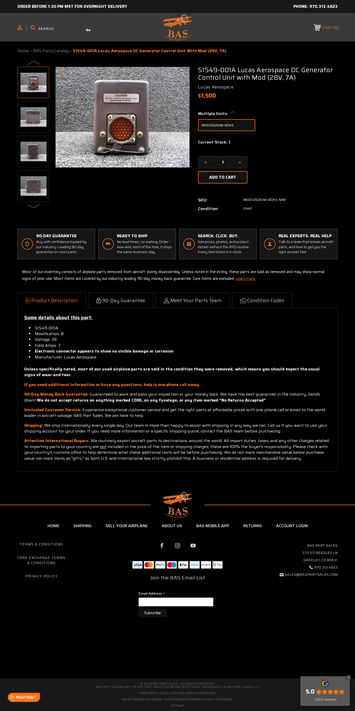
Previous (34, 62)
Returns (252, 526)
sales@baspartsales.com (311, 574)
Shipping (82, 526)
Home (53, 526)
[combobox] (62, 29)
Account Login (292, 526)
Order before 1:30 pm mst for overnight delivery (72, 6)
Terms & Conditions (41, 544)
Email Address (152, 594)
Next (34, 206)
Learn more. (246, 278)
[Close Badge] (348, 677)
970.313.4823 (323, 6)
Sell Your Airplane (127, 526)
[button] (177, 656)
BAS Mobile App (212, 526)
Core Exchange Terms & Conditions (41, 560)
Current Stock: (214, 142)
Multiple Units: (216, 114)
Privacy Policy (41, 576)
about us (172, 526)
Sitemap (177, 705)
